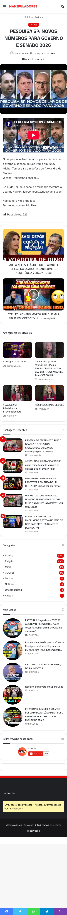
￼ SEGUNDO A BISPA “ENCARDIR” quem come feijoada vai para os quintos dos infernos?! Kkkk (43, 465)
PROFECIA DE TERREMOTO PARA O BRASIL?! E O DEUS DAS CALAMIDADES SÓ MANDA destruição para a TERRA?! (43, 446)
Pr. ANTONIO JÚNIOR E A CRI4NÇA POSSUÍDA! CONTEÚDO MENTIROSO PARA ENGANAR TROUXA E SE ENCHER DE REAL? (44, 714)
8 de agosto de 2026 (14, 361)
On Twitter (9, 793)
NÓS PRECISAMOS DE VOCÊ (49, 404)
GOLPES (10, 572)
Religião (9, 561)
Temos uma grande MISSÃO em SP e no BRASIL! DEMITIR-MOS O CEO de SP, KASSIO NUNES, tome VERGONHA (49, 368)
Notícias (9, 584)
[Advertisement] (33, 48)
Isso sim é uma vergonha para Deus (44, 686)
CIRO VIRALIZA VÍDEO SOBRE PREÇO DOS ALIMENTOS (44, 666)
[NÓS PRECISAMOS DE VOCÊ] (49, 393)
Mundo (9, 578)
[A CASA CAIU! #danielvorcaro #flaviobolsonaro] (17, 393)
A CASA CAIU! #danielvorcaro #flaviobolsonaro (12, 408)
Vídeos (9, 595)
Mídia (8, 566)
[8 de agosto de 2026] (17, 350)
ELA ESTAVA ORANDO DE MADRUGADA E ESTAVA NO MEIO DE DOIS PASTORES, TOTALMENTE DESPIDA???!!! (44, 522)
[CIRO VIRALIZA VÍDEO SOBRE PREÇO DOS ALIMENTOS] (13, 672)
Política (9, 555)
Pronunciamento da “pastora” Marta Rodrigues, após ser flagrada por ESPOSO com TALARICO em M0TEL (44, 646)
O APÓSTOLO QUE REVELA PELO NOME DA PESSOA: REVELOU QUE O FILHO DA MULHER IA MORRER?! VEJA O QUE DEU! (44, 501)
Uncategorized (13, 589)
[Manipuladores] (23, 6)
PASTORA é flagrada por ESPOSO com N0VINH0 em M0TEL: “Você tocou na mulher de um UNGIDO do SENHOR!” (43, 626)
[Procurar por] (62, 8)
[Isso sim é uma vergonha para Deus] (13, 695)
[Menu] (4, 8)
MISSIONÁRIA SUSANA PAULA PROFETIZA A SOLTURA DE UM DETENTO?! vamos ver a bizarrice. (43, 482)
